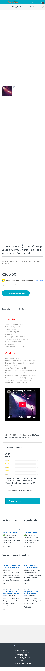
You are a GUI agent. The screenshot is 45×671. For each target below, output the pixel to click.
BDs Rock (27, 529)
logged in (17, 490)
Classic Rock (12, 244)
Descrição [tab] (6, 309)
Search (33, 2)
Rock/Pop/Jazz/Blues (17, 7)
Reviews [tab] (22, 309)
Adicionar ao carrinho (16, 293)
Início (3, 7)
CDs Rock (33, 7)
